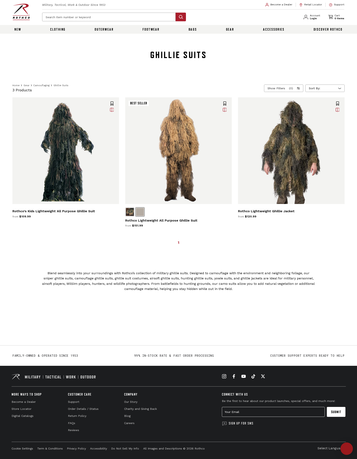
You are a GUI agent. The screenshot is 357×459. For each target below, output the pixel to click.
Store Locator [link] (21, 408)
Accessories (273, 29)
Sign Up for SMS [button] (241, 423)
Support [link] (73, 401)
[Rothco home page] (21, 12)
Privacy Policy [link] (76, 448)
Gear (230, 29)
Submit (336, 412)
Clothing (57, 29)
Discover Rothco (328, 29)
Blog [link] (127, 415)
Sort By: (314, 88)
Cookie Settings (22, 448)
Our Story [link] (130, 401)
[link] (279, 5)
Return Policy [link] (77, 415)
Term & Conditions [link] (50, 448)
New (17, 29)
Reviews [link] (73, 430)
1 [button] (178, 242)
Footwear (151, 29)
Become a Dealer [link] (24, 401)
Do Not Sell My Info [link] (125, 448)
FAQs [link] (71, 423)
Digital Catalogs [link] (22, 415)
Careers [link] (129, 423)
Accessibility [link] (98, 448)
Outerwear (104, 29)
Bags (193, 29)
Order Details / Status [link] (83, 408)
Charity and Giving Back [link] (140, 408)
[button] (112, 103)
